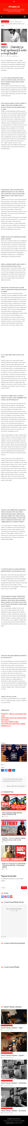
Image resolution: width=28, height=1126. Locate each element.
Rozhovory (4, 44)
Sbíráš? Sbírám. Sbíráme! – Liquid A (12, 1055)
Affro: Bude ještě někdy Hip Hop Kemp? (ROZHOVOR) (12, 813)
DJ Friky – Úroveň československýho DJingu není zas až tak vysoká (14, 839)
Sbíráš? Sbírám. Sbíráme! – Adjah (11, 1028)
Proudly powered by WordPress (11, 1120)
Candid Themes (18, 1123)
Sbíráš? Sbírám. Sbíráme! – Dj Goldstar (13, 1111)
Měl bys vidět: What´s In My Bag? (15, 786)
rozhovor (4, 764)
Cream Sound (7, 938)
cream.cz (14, 6)
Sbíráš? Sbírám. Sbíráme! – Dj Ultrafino (13, 1083)
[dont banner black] (14, 763)
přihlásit (3, 880)
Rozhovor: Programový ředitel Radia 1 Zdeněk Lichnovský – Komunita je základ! (14, 865)
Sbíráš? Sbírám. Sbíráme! (7, 1025)
